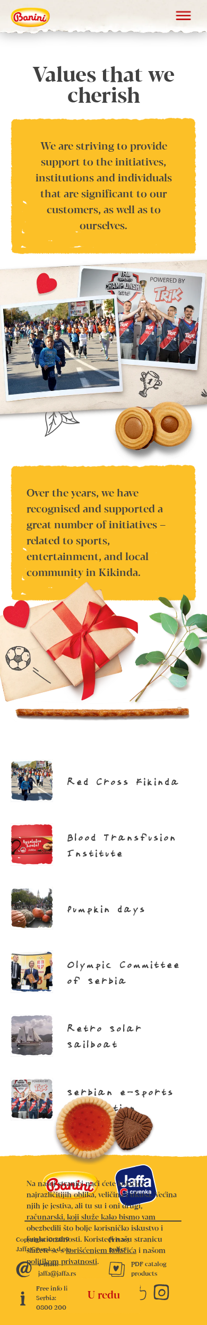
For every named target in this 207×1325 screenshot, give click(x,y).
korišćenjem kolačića (101, 1250)
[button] (183, 17)
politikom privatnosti (62, 1262)
